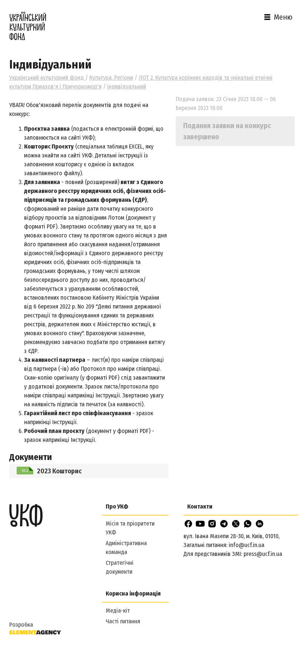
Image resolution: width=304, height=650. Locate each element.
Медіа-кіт (118, 610)
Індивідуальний (126, 86)
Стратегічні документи (119, 567)
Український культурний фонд (47, 77)
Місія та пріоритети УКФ (130, 528)
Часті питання (123, 621)
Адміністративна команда (126, 548)
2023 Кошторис (59, 471)
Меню (283, 17)
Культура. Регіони (111, 77)
